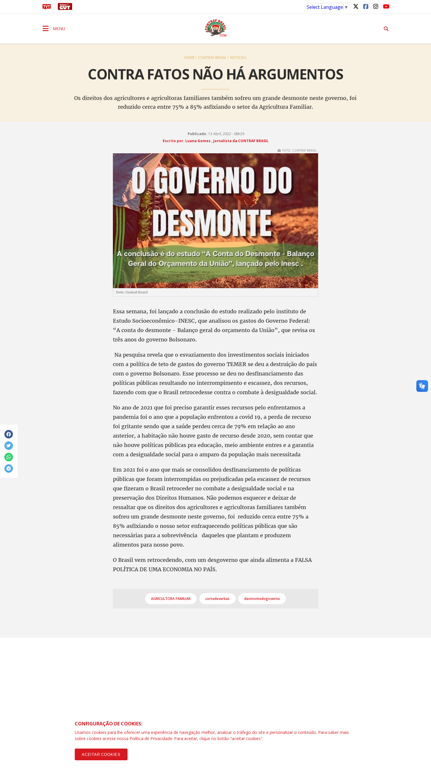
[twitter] (356, 6)
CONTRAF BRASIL (212, 57)
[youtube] (385, 6)
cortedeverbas (217, 598)
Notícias (238, 57)
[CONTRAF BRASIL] (215, 28)
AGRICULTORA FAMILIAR (171, 598)
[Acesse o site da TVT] (47, 8)
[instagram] (376, 6)
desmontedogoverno (262, 598)
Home (189, 57)
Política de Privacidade (151, 738)
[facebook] (366, 6)
